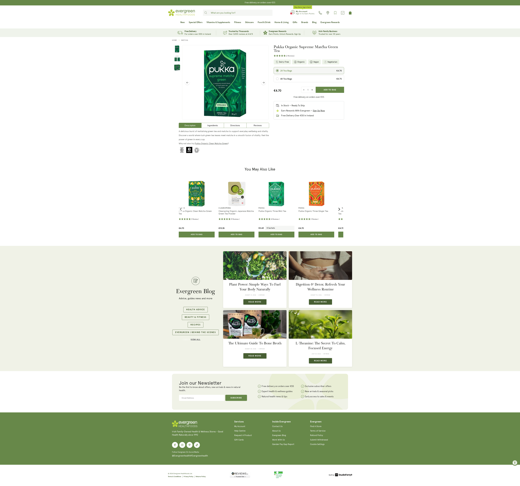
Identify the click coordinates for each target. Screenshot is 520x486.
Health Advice (195, 310)
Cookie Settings (317, 444)
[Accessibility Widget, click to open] (515, 463)
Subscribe (236, 398)
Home (174, 40)
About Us (276, 431)
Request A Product (243, 435)
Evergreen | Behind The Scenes (195, 332)
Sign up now (319, 110)
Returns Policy (201, 476)
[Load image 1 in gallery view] (177, 49)
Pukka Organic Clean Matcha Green (211, 143)
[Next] (339, 209)
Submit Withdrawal (319, 440)
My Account (239, 426)
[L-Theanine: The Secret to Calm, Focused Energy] (320, 324)
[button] (309, 56)
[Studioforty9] (340, 475)
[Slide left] (187, 82)
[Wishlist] (335, 13)
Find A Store (315, 426)
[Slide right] (263, 82)
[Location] (327, 13)
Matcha (184, 40)
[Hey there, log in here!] (293, 12)
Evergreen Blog (279, 435)
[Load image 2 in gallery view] (177, 58)
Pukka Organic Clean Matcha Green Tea (195, 212)
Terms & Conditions (174, 476)
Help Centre (239, 431)
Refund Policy (316, 435)
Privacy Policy (188, 476)
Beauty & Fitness (195, 317)
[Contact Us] (320, 13)
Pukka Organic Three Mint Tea (272, 211)
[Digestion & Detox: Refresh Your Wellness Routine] (320, 265)
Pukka (182, 208)
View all (195, 339)
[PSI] (278, 477)
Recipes (196, 325)
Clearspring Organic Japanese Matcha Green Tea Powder (236, 212)
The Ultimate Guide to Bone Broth (255, 343)
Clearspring (225, 208)
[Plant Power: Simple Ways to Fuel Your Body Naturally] (255, 265)
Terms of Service (317, 431)
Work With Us (278, 440)
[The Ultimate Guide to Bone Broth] (255, 324)
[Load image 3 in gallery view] (177, 67)
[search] (205, 13)
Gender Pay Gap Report (283, 444)
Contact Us (277, 426)
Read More (254, 302)
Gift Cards (239, 440)
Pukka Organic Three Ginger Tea (313, 211)
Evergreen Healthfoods (181, 473)
